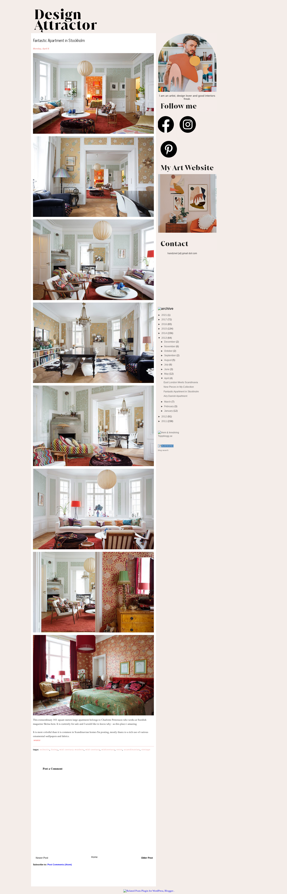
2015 (164, 328)
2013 (164, 338)
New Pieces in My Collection (179, 387)
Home (94, 857)
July (166, 364)
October (168, 351)
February (169, 406)
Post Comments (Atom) (59, 864)
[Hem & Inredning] (168, 432)
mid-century (92, 749)
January (168, 411)
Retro (119, 749)
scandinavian (132, 749)
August (168, 360)
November (170, 346)
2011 (164, 421)
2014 (164, 333)
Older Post (147, 858)
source (37, 740)
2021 (164, 315)
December (170, 341)
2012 (164, 416)
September (170, 355)
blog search (163, 450)
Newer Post (42, 858)
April (167, 378)
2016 (164, 324)
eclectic (44, 749)
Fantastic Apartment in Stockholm (181, 391)
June (167, 369)
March (167, 401)
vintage (145, 749)
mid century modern (71, 749)
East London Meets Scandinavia (181, 382)
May (166, 373)
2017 (164, 319)
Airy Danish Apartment (175, 396)
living (54, 749)
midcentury (108, 749)
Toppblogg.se (165, 436)
